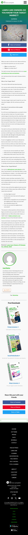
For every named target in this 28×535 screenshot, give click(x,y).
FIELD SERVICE (14, 458)
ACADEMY (14, 474)
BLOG (14, 437)
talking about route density (14, 169)
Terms (14, 511)
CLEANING (14, 453)
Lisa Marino (14, 18)
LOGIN (14, 494)
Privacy (14, 513)
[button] (8, 498)
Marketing (15, 295)
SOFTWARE (14, 432)
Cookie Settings (14, 522)
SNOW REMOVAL (14, 456)
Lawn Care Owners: (13, 245)
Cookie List (14, 519)
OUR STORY (14, 472)
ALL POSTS (7, 290)
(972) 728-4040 (14, 492)
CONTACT (14, 442)
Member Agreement (14, 508)
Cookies (14, 516)
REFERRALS (14, 440)
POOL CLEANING (14, 464)
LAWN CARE (14, 450)
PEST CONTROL (14, 461)
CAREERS (14, 477)
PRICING (14, 434)
